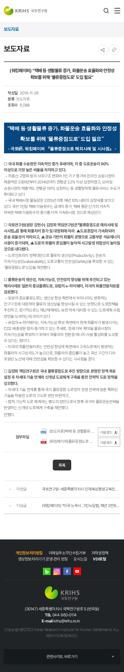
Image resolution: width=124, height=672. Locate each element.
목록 (62, 465)
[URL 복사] (114, 50)
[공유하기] (103, 50)
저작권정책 (100, 553)
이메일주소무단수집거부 (67, 553)
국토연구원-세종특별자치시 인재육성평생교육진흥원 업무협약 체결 (81, 489)
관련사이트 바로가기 (62, 656)
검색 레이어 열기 (106, 11)
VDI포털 (99, 559)
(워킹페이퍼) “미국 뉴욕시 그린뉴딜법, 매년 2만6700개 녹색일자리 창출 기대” (81, 505)
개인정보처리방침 (29, 553)
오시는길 (80, 559)
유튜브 (77, 571)
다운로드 (106, 432)
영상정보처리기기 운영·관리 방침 (43, 559)
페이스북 (67, 571)
